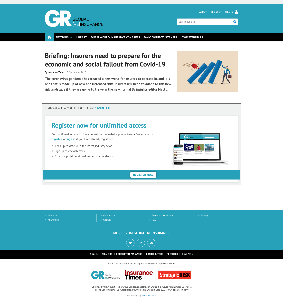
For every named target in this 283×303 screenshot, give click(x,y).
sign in (71, 139)
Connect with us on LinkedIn (141, 243)
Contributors (154, 254)
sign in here (102, 108)
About (203, 12)
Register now (143, 175)
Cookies (107, 219)
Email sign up (151, 243)
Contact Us (109, 215)
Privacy (204, 215)
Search (234, 21)
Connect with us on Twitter (130, 243)
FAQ (154, 219)
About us (52, 215)
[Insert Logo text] (74, 26)
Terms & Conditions (162, 215)
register (57, 139)
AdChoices (53, 219)
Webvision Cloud (149, 295)
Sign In (229, 12)
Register (216, 12)
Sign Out (107, 254)
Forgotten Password (129, 254)
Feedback (172, 254)
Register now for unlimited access (99, 125)
